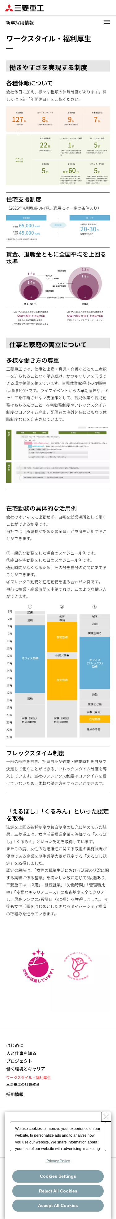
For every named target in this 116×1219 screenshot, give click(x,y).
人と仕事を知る (21, 1053)
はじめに (15, 1045)
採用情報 (15, 1094)
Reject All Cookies (58, 1190)
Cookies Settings (58, 1176)
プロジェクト (19, 1061)
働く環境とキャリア (25, 1069)
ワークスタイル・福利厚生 (28, 1077)
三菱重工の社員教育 (23, 1084)
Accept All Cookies (58, 1205)
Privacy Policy (58, 1161)
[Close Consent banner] (106, 1117)
